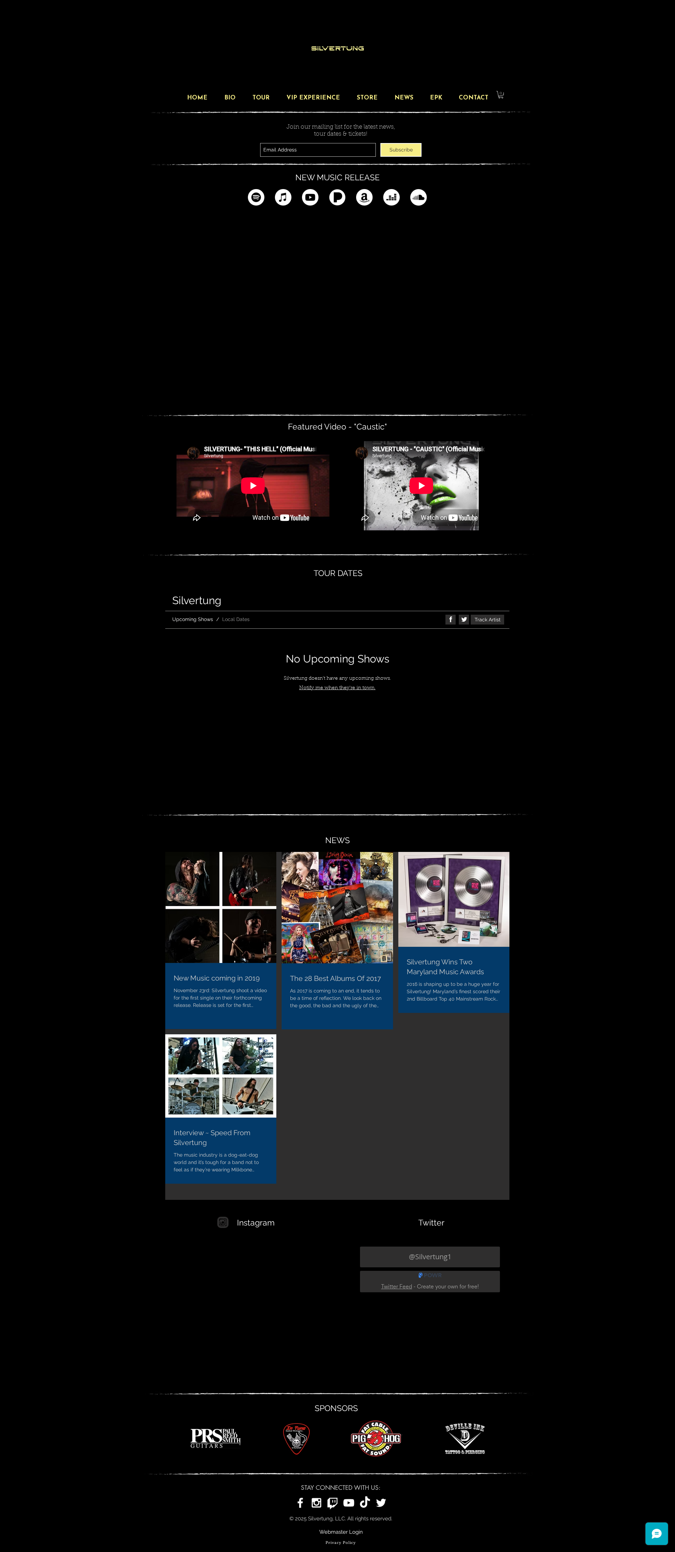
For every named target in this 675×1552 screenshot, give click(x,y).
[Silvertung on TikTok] (365, 1502)
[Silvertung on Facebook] (300, 1502)
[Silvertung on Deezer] (391, 197)
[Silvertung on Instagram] (316, 1502)
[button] (500, 94)
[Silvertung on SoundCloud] (418, 197)
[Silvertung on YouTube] (348, 1502)
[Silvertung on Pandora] (337, 197)
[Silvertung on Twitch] (332, 1502)
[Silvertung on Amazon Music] (364, 197)
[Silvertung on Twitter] (381, 1502)
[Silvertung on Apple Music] (283, 197)
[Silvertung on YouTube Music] (310, 197)
